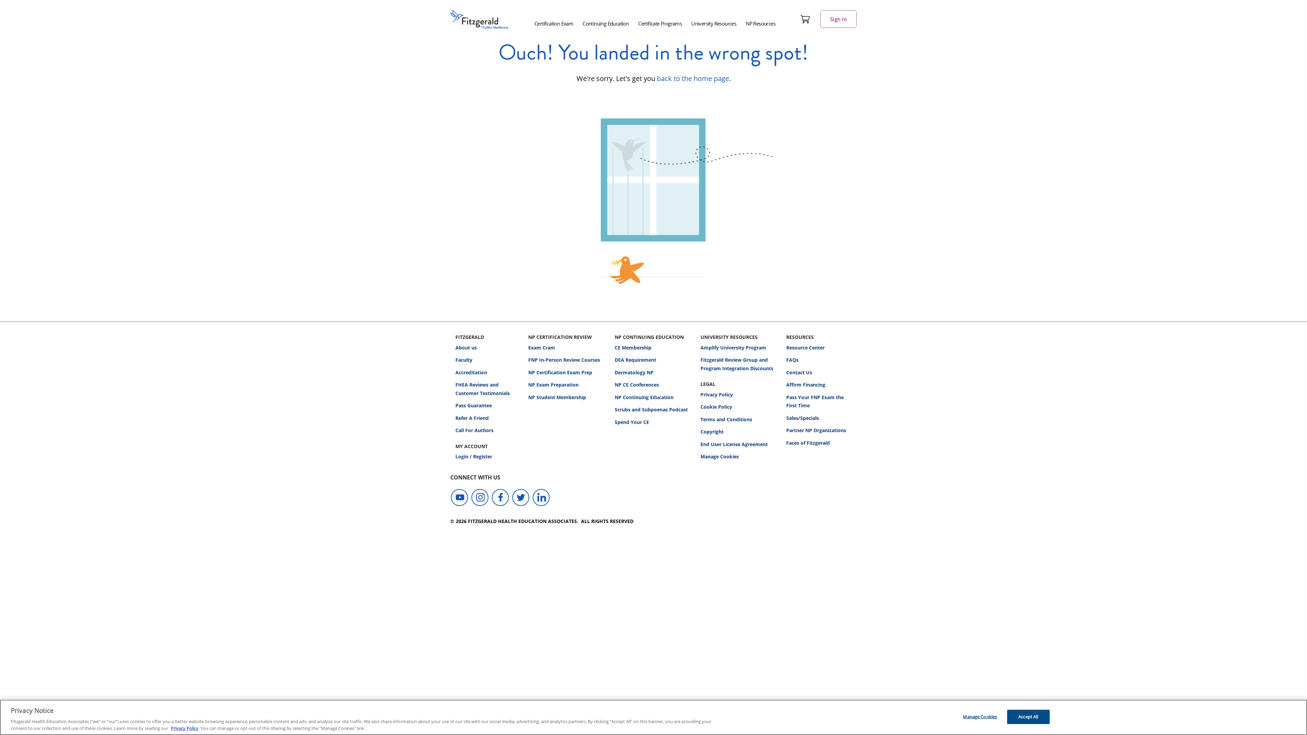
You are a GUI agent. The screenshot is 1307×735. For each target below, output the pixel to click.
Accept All (1028, 717)
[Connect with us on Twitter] (520, 497)
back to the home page (693, 78)
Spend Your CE (632, 422)
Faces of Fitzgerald (808, 443)
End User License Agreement (734, 444)
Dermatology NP (634, 372)
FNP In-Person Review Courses (564, 360)
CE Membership (633, 347)
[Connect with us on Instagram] (479, 497)
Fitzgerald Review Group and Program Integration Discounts (736, 364)
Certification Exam (553, 23)
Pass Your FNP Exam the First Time (815, 401)
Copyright (712, 431)
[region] (653, 717)
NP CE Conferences (637, 384)
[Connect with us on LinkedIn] (541, 497)
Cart (805, 19)
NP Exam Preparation (553, 384)
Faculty (463, 360)
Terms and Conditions (726, 419)
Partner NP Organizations (816, 430)
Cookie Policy (716, 407)
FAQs (792, 360)
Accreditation (471, 372)
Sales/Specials (802, 418)
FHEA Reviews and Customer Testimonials (482, 388)
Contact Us (799, 372)
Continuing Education (606, 23)
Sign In (838, 19)
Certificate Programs (660, 23)
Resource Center (805, 347)
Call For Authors (474, 430)
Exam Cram (541, 347)
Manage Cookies (719, 457)
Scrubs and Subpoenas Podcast (651, 409)
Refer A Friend (472, 418)
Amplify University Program (733, 347)
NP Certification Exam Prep (560, 372)
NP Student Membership (557, 397)
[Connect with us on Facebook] (500, 497)
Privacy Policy (716, 394)
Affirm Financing (805, 384)
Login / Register (473, 456)
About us (466, 347)
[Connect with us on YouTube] (459, 497)
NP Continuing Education (644, 397)
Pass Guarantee (473, 405)
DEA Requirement (635, 360)
